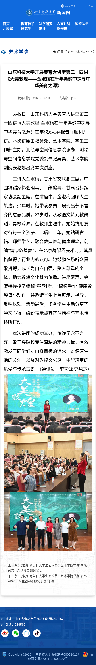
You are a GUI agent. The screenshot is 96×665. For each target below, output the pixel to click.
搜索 (90, 6)
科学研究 (45, 24)
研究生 (26, 28)
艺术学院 (79, 51)
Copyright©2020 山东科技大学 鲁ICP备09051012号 (44, 654)
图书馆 (62, 28)
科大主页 (70, 6)
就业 (42, 28)
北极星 (8, 28)
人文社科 (63, 24)
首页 (6, 24)
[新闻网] (48, 12)
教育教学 (27, 24)
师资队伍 (81, 24)
